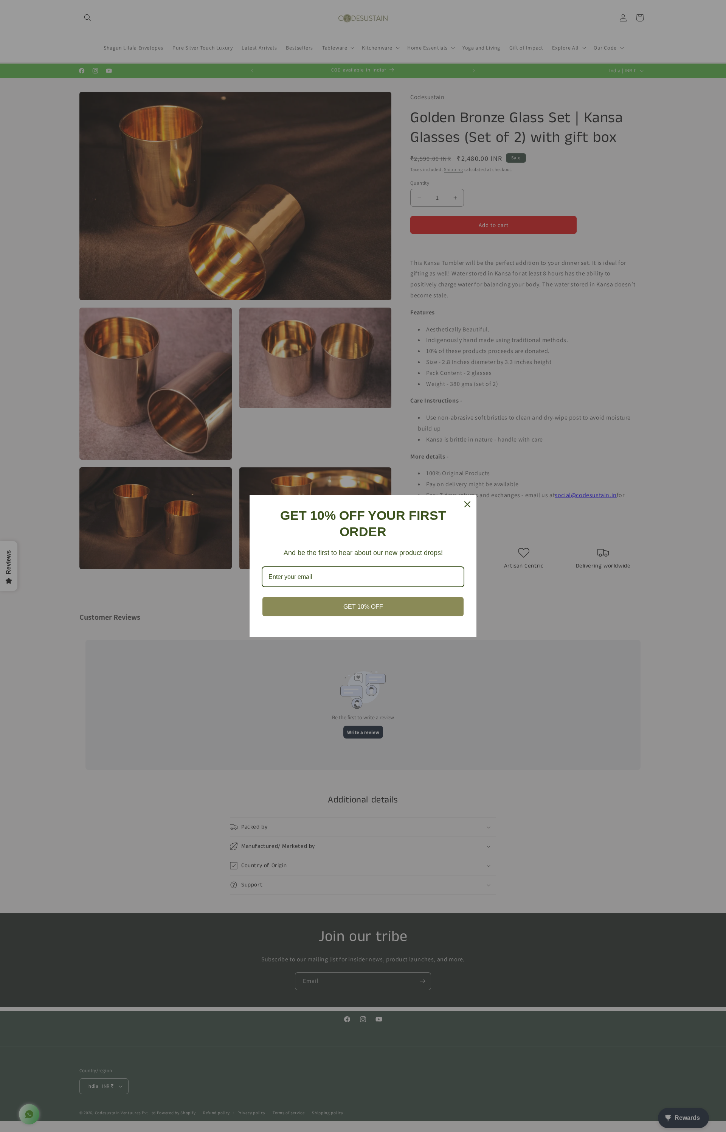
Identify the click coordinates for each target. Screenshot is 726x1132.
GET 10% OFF (363, 606)
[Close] (467, 504)
